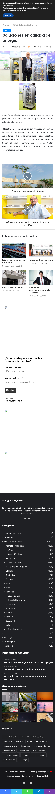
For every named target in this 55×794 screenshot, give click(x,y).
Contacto (26, 776)
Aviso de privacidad (40, 776)
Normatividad (24, 751)
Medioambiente (9, 751)
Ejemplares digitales (12, 533)
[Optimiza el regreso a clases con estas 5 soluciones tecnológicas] (45, 717)
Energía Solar (26, 746)
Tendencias (13, 608)
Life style (7, 625)
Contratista (10, 575)
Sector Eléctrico (28, 755)
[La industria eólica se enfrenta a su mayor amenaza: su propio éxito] (45, 696)
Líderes (11, 604)
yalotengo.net (43, 772)
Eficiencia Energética (17, 566)
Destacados (11, 579)
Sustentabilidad (9, 760)
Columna (9, 571)
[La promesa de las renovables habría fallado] (27, 696)
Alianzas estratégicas (15, 546)
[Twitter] (26, 518)
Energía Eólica (41, 741)
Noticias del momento (13, 629)
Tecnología (8, 646)
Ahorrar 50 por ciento (12, 287)
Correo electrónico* (13, 378)
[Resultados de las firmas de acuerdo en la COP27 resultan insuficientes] (27, 707)
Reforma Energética (10, 755)
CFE (21, 737)
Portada (9, 617)
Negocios (10, 592)
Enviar (10, 390)
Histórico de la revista (20, 25)
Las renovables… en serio (41, 260)
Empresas (19, 741)
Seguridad (10, 621)
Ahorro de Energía (10, 737)
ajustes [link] (23, 10)
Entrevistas (8, 537)
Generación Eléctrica (42, 746)
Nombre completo (13, 367)
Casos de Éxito (15, 596)
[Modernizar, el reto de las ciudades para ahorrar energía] (10, 717)
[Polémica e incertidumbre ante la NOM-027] (41, 277)
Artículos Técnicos (14, 554)
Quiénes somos (13, 776)
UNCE (10, 550)
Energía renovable (10, 746)
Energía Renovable (16, 600)
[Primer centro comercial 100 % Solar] (14, 250)
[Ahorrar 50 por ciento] (14, 277)
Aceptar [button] (8, 15)
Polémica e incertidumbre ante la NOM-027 (39, 290)
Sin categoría (9, 642)
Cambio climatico (13, 562)
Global (8, 587)
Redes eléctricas (39, 751)
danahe (5, 47)
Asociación (10, 558)
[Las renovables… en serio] (41, 250)
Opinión (7, 633)
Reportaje (8, 637)
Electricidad (7, 741)
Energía (30, 741)
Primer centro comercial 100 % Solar (14, 261)
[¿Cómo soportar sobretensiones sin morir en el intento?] (27, 717)
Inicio (6, 25)
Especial (33, 25)
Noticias (9, 612)
